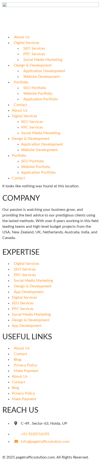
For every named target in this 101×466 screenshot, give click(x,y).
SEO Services (34, 48)
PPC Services (34, 54)
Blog (17, 359)
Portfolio (21, 82)
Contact (20, 105)
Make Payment (26, 371)
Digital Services (26, 43)
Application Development (44, 71)
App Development (29, 292)
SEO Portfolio (34, 88)
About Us (22, 37)
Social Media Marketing (42, 60)
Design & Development (33, 65)
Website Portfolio (37, 93)
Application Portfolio (40, 99)
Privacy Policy (25, 365)
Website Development (41, 76)
